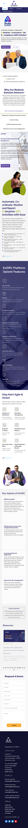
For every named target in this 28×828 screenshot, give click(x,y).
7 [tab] (18, 619)
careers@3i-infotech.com (11, 792)
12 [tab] (22, 667)
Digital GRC (18, 643)
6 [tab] (16, 619)
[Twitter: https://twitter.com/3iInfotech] (12, 821)
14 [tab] (14, 670)
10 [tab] (19, 667)
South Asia (8, 805)
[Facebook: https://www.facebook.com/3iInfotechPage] (6, 821)
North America (9, 807)
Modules (11, 8)
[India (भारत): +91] (5, 696)
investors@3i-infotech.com (12, 797)
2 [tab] (9, 619)
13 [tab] (24, 667)
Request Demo (8, 256)
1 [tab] (8, 619)
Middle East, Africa (10, 809)
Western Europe (9, 811)
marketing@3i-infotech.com (12, 781)
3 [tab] (11, 619)
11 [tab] (21, 667)
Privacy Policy (8, 769)
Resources (19, 8)
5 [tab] (15, 619)
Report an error (9, 771)
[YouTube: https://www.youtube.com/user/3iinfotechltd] (15, 821)
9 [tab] (17, 667)
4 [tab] (13, 619)
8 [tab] (20, 619)
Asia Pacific (8, 813)
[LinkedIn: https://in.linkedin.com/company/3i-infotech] (9, 821)
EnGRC (5, 8)
